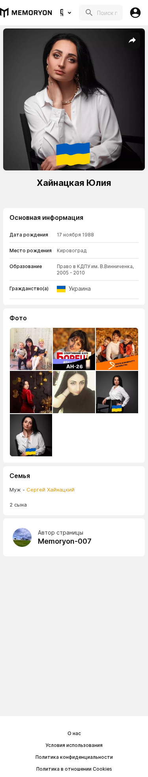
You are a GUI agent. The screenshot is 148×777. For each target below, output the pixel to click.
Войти (135, 12)
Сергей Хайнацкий (50, 489)
